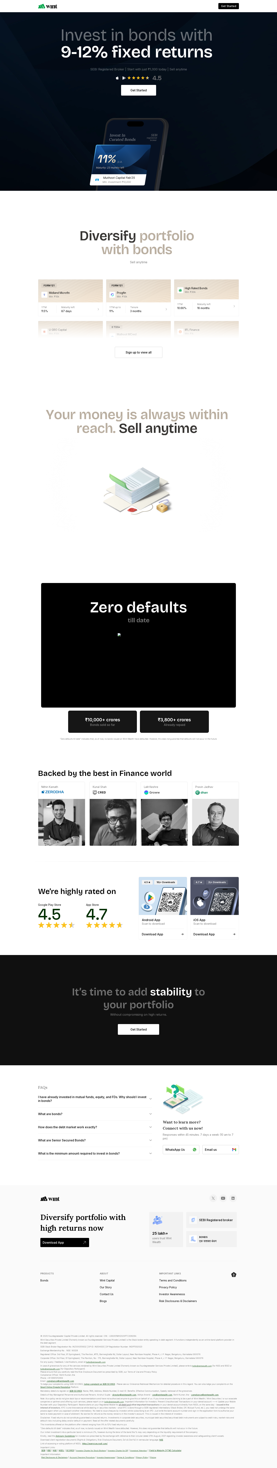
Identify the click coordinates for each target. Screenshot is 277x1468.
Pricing (153, 1457)
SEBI (43, 1450)
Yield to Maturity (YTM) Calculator (165, 1450)
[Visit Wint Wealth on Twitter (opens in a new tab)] (213, 1198)
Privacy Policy (142, 1457)
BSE (49, 1450)
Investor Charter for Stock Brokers (91, 1450)
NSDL (61, 1450)
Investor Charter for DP (118, 1450)
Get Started (138, 90)
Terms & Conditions (125, 1457)
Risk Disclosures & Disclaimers (54, 1457)
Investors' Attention (138, 1450)
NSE (161, 1440)
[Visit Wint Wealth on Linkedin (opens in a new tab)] (233, 1198)
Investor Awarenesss (106, 1457)
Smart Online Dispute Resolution (55, 1387)
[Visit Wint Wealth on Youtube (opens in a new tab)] (223, 1198)
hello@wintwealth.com (95, 1362)
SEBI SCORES (75, 1391)
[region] (138, 814)
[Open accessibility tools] (234, 1275)
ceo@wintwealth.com (162, 1395)
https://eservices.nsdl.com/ (95, 1443)
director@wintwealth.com (124, 1395)
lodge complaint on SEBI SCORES (99, 1384)
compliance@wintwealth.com (60, 1381)
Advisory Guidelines (65, 1436)
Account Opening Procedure (82, 1457)
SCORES (70, 1450)
